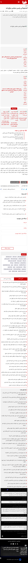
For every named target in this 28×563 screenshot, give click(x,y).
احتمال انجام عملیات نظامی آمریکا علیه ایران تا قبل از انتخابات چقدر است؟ (14, 375)
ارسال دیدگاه (7, 248)
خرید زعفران (16, 265)
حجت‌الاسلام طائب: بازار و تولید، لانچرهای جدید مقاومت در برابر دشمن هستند (14, 331)
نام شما (25, 222)
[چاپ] (1, 11)
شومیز (10, 271)
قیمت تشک (14, 256)
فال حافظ (24, 261)
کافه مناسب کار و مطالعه (12, 261)
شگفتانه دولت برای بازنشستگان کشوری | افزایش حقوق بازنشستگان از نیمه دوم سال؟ (10, 549)
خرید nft (11, 263)
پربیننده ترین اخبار (7, 279)
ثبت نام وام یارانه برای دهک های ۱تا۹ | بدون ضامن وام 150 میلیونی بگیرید (14, 283)
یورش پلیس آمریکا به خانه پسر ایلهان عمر (18, 298)
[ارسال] (3, 11)
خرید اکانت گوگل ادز (22, 265)
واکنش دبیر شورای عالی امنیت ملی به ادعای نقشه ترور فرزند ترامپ (14, 319)
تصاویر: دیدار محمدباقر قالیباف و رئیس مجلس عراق (14, 205)
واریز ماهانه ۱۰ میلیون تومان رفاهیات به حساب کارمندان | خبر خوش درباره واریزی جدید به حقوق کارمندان (12, 90)
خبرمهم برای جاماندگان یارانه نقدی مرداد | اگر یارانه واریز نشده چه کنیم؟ (14, 287)
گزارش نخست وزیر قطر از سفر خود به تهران (17, 385)
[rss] (17, 544)
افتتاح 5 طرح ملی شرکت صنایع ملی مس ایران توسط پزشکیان (13, 372)
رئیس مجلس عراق (14, 182)
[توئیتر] (11, 544)
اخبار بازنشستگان (8, 256)
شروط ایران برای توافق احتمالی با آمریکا (18, 323)
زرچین (12, 265)
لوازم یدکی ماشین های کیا (8, 269)
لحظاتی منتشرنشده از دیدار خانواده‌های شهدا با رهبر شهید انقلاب (14, 345)
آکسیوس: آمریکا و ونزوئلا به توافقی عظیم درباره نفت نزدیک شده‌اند (14, 357)
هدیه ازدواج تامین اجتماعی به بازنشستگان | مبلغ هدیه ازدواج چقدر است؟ (12, 57)
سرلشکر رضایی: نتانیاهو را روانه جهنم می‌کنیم (17, 316)
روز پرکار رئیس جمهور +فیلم (20, 308)
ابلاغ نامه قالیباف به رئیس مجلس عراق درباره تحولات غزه (14, 209)
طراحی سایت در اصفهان (22, 271)
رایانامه (25, 228)
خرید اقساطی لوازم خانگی (22, 256)
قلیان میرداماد (19, 261)
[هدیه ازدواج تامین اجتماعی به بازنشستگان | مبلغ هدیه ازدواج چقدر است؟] (24, 58)
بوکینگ (24, 267)
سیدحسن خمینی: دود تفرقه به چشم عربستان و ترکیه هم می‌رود (15, 312)
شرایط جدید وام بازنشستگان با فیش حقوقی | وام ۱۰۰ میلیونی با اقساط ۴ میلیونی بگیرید (14, 124)
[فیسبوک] (22, 189)
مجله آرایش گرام (23, 263)
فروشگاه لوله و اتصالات (17, 269)
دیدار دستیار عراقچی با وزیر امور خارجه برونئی (17, 379)
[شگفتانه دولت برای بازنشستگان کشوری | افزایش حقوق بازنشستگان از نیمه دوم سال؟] (23, 551)
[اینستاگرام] (15, 544)
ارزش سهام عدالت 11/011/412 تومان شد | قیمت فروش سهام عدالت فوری (5, 123)
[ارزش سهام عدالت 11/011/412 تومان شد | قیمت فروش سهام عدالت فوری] (5, 115)
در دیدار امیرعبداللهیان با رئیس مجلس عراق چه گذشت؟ (13, 214)
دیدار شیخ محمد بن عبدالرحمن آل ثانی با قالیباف (16, 339)
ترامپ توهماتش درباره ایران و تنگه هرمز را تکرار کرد (16, 363)
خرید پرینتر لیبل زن (19, 267)
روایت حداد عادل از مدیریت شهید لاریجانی (17, 295)
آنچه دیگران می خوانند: (20, 131)
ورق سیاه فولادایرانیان (6, 265)
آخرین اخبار (20, 279)
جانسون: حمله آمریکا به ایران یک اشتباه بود (17, 369)
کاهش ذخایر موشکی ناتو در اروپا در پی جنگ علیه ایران (15, 382)
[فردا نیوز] (24, 2)
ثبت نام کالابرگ (16, 263)
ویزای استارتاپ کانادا (14, 258)
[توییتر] (24, 189)
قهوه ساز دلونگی (14, 271)
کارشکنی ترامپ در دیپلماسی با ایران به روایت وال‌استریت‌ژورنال (13, 342)
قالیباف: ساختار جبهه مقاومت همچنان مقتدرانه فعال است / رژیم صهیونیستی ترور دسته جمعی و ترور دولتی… (13, 201)
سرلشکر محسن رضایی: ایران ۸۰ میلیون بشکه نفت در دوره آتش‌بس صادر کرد (14, 335)
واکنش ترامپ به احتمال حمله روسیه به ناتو (17, 366)
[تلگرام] (26, 189)
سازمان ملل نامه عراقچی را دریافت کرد (18, 301)
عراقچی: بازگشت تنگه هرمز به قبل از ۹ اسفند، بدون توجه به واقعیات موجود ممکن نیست (14, 349)
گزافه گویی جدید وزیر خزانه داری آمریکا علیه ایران (16, 361)
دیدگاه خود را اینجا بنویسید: (21, 233)
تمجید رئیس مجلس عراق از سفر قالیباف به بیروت (15, 197)
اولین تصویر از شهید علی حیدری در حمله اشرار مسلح (15, 353)
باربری (14, 267)
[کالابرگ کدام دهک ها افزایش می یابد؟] (23, 114)
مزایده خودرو (10, 267)
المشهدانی (23, 182)
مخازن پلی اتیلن (7, 258)
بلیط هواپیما (24, 269)
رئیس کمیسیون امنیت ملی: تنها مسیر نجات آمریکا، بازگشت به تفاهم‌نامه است (14, 305)
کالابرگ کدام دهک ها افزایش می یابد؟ (23, 119)
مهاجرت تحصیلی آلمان (22, 258)
